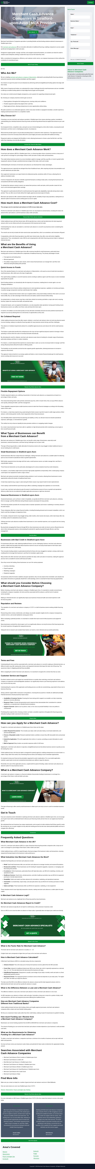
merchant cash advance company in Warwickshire (23, 77)
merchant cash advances (9, 47)
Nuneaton (36, 1156)
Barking (28, 1089)
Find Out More (33, 535)
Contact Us (33, 832)
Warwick (3, 1089)
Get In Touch (80, 63)
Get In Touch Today (33, 64)
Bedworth (36, 1151)
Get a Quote (32, 32)
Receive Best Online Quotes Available (32, 217)
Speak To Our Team (33, 941)
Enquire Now (33, 718)
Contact (91, 2)
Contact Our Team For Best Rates (32, 144)
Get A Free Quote (33, 1140)
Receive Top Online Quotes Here (33, 387)
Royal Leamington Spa (20, 1089)
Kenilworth (5, 1159)
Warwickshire (9, 1089)
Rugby (35, 1153)
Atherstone (36, 1158)
